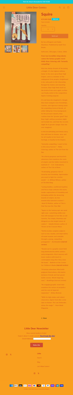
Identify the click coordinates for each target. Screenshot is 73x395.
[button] (4, 7)
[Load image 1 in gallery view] (8, 48)
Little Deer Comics (33, 389)
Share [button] (45, 318)
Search (39, 358)
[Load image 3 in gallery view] (24, 48)
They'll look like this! (47, 336)
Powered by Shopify (44, 389)
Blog (38, 362)
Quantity (43, 25)
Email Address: (27, 338)
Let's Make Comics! (43, 366)
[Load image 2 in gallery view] (16, 48)
